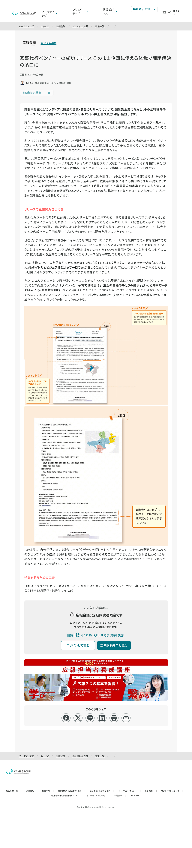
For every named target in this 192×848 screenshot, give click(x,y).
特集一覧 (100, 26)
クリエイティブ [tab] (77, 11)
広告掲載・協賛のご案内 (102, 790)
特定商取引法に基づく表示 (71, 790)
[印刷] (114, 718)
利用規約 (151, 790)
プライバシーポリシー (130, 790)
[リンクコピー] (126, 718)
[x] (78, 718)
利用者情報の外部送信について (66, 795)
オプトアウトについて (172, 790)
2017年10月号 (80, 26)
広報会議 (60, 26)
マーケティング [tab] (48, 13)
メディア (45, 26)
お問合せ (120, 795)
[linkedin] (102, 718)
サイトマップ (135, 795)
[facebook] (66, 718)
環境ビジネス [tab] (108, 11)
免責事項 (48, 790)
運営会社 (32, 790)
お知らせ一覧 (13, 790)
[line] (90, 718)
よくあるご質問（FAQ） (98, 795)
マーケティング (26, 26)
